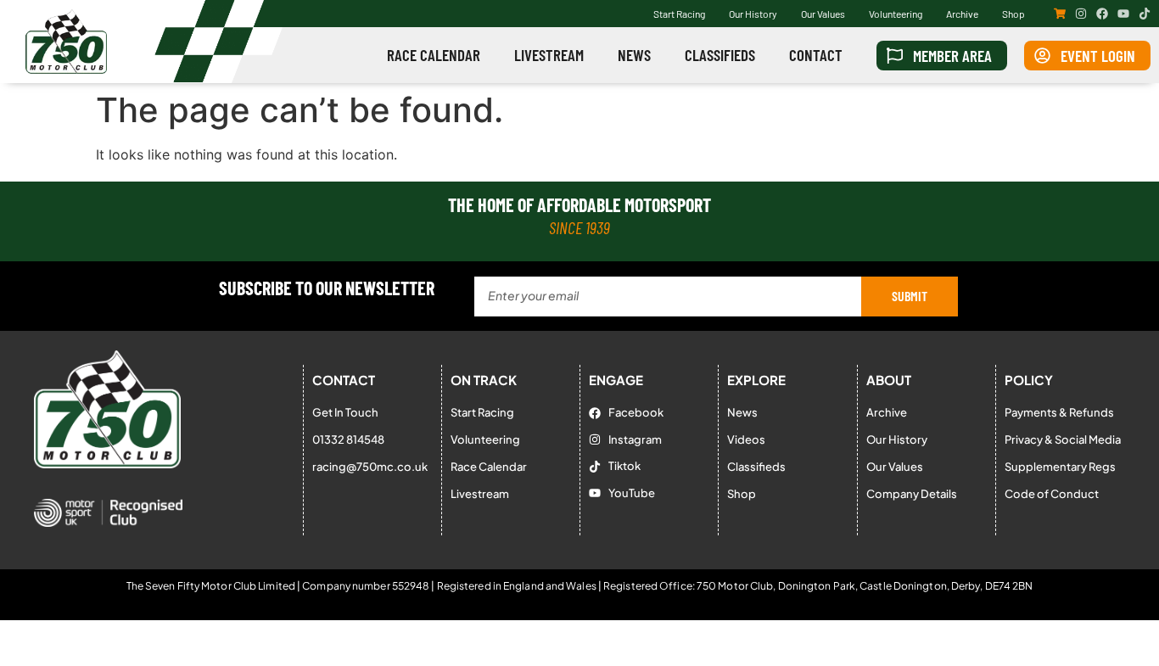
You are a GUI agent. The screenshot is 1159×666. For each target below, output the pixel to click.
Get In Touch (345, 412)
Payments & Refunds (1059, 412)
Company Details (911, 494)
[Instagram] (1081, 14)
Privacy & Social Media (1063, 439)
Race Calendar (433, 54)
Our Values (823, 14)
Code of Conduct (1052, 494)
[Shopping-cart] (1060, 14)
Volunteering (895, 14)
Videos (746, 439)
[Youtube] (1123, 14)
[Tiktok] (1145, 14)
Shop (1013, 14)
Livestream (549, 54)
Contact (816, 54)
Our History (753, 14)
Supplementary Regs (1060, 466)
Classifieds (720, 54)
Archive (962, 14)
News (634, 54)
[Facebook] (1102, 14)
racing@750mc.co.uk (370, 466)
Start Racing (679, 14)
